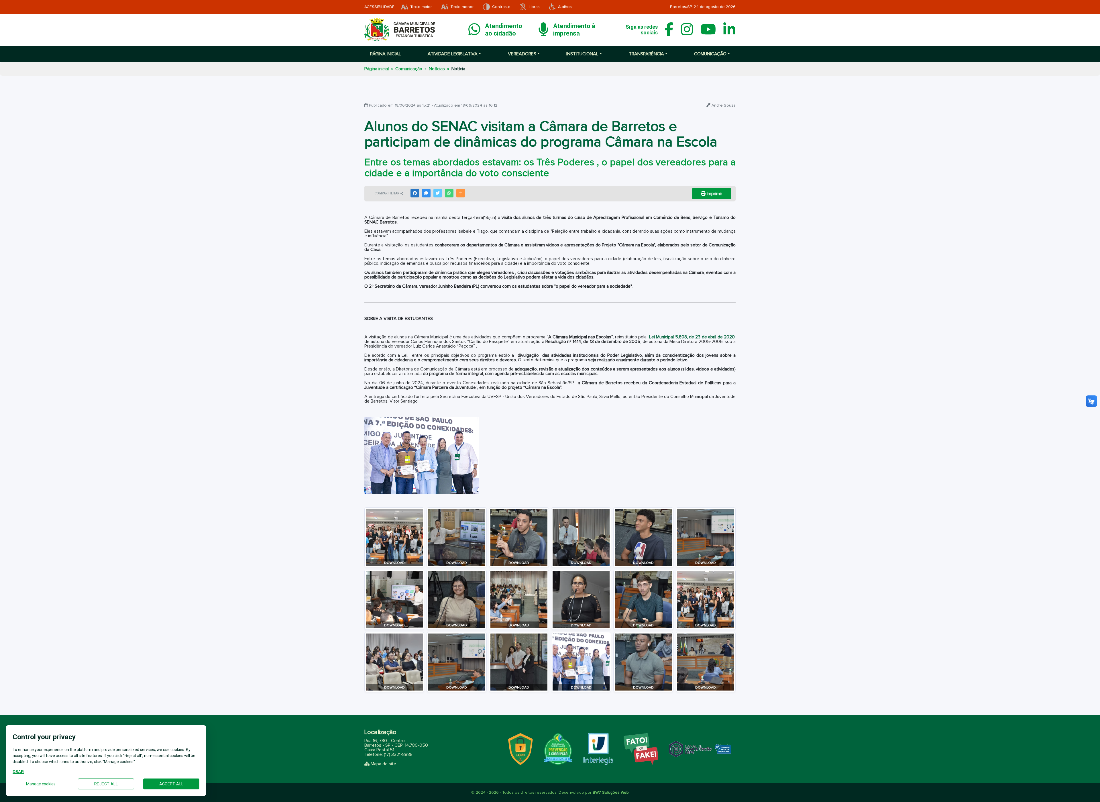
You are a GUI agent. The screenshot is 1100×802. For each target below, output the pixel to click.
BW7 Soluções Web (611, 793)
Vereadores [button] (522, 54)
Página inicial (385, 54)
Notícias (437, 68)
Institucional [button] (582, 54)
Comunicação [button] (710, 54)
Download (394, 563)
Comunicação (408, 68)
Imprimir (714, 193)
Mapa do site (383, 764)
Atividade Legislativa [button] (453, 54)
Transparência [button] (646, 54)
